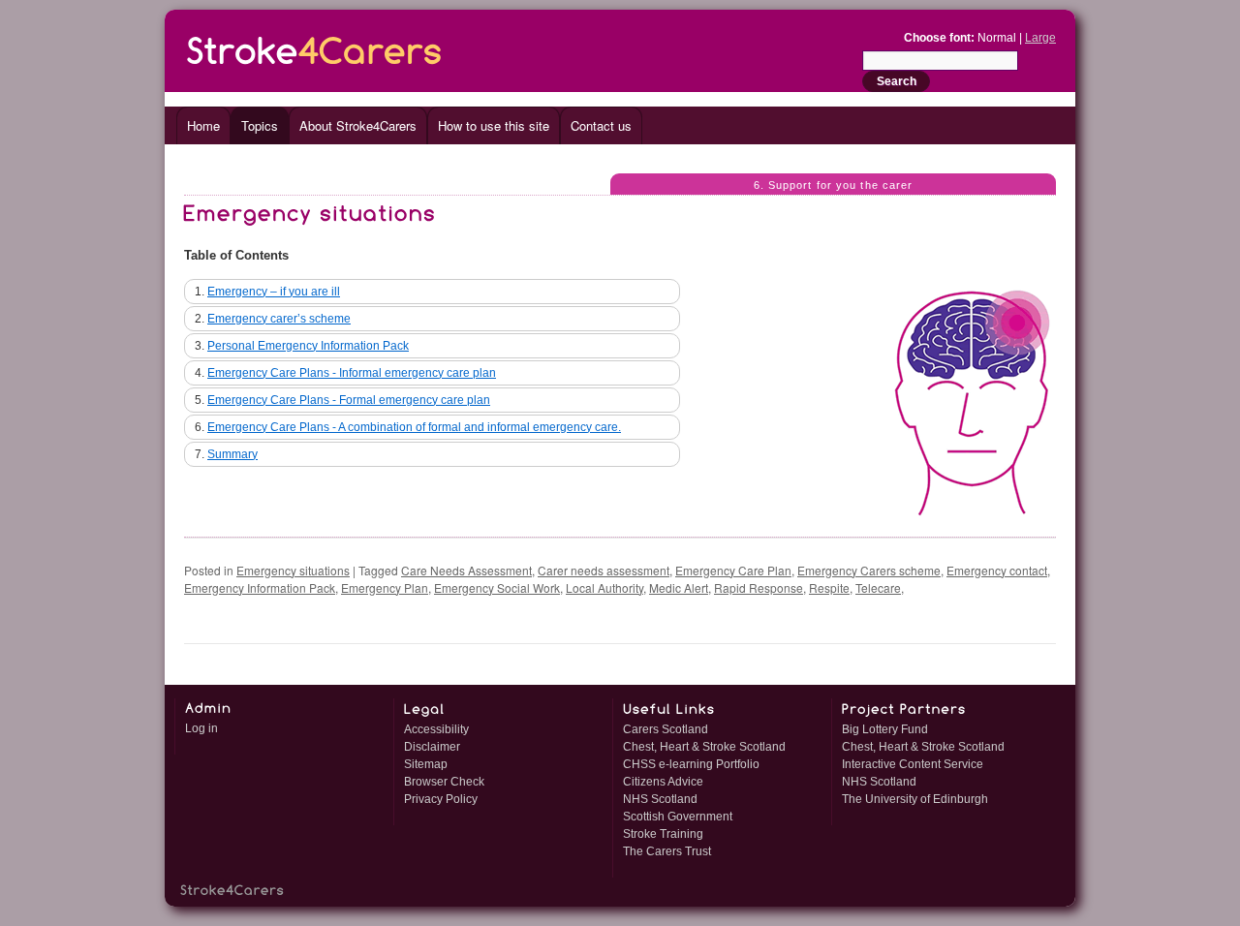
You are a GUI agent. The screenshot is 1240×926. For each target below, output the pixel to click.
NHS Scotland (660, 799)
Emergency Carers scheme (869, 570)
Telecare (878, 587)
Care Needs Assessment (466, 570)
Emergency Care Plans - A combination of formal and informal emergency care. (414, 427)
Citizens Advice (663, 781)
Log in (201, 728)
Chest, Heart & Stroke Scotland (704, 747)
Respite (829, 587)
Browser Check (444, 781)
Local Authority (604, 587)
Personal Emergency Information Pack (308, 346)
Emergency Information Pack (259, 587)
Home (203, 125)
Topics (259, 125)
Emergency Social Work (497, 587)
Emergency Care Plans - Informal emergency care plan (351, 373)
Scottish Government (677, 816)
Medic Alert (678, 587)
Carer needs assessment (603, 570)
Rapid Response (758, 587)
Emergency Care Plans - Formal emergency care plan (348, 400)
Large (1040, 38)
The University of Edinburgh (915, 799)
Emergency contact (996, 570)
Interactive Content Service (912, 764)
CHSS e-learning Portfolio (691, 764)
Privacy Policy (441, 799)
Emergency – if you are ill (273, 291)
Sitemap (426, 764)
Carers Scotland (665, 729)
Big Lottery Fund (885, 729)
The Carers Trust (667, 851)
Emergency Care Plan (733, 570)
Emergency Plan (384, 587)
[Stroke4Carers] (314, 47)
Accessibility (436, 729)
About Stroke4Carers (358, 125)
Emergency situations (293, 570)
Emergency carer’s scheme (279, 318)
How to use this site (493, 125)
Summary (232, 454)
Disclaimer (432, 747)
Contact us (601, 125)
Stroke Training (663, 834)
